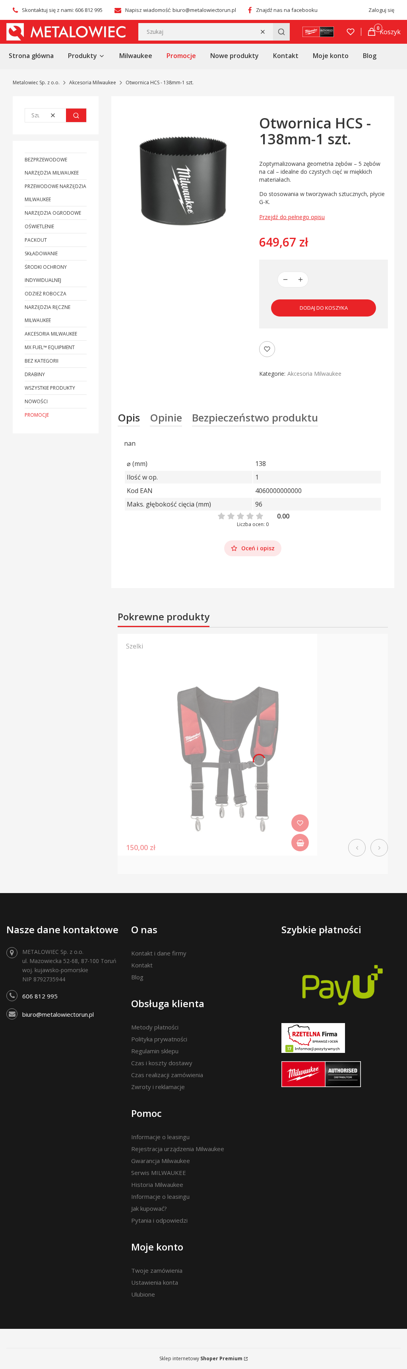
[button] (281, 32)
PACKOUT (36, 240)
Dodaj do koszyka (324, 307)
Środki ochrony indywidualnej (46, 274)
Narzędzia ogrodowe (53, 213)
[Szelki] (217, 756)
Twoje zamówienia (156, 1270)
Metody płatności (154, 1027)
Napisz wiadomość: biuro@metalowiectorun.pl (180, 10)
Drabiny (35, 374)
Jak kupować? (149, 1208)
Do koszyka (300, 842)
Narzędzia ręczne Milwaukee (47, 314)
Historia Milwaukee (157, 1184)
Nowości (36, 401)
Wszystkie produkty (50, 387)
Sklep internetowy (200, 1358)
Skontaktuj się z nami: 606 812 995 (62, 10)
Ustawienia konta (154, 1282)
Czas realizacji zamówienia (167, 1075)
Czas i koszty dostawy (161, 1063)
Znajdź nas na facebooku (287, 10)
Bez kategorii (41, 360)
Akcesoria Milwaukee (92, 82)
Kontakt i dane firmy (158, 953)
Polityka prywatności (159, 1039)
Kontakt (142, 965)
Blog (137, 977)
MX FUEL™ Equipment (50, 347)
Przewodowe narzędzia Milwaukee (55, 193)
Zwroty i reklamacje (158, 1087)
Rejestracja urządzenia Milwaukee (177, 1149)
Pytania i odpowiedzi (159, 1220)
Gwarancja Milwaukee (160, 1161)
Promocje (37, 415)
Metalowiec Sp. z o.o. (36, 82)
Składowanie (41, 253)
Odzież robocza (45, 293)
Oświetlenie (39, 226)
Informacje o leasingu (160, 1137)
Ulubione (143, 1294)
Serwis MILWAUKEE (158, 1173)
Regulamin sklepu (154, 1051)
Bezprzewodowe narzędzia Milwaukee (52, 166)
